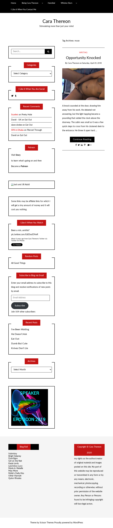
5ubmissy (12, 454)
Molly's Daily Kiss (16, 473)
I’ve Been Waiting (20, 329)
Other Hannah (14, 476)
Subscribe (20, 305)
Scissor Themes (47, 523)
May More (13, 471)
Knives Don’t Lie (19, 348)
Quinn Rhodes (14, 478)
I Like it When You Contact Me (23, 10)
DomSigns (13, 459)
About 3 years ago (17, 239)
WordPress (78, 523)
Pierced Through (34, 130)
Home (13, 3)
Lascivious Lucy (15, 466)
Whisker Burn (66, 3)
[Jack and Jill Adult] (20, 185)
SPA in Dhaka (17, 130)
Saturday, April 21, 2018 (92, 63)
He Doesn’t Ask (19, 334)
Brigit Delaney (14, 456)
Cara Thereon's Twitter (36, 239)
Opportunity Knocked (83, 58)
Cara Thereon (56, 21)
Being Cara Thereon (30, 3)
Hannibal (51, 3)
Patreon (24, 166)
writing (83, 53)
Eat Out (28, 120)
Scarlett (14, 115)
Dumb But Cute (19, 343)
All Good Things (18, 263)
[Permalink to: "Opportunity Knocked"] (83, 84)
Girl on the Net (15, 461)
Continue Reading (82, 139)
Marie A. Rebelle (15, 468)
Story (18, 155)
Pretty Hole (27, 115)
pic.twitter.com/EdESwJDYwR (24, 235)
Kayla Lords (13, 463)
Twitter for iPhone (17, 240)
